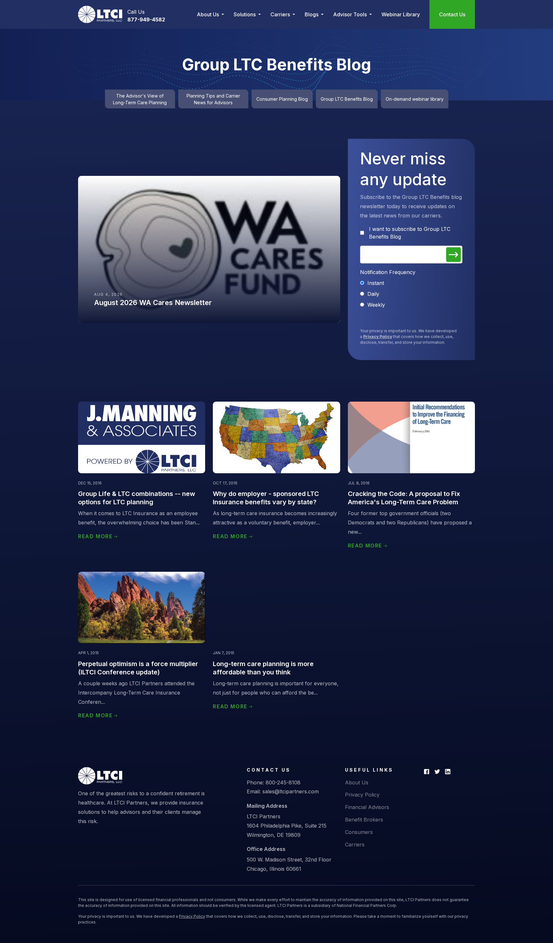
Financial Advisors (367, 807)
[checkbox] (411, 294)
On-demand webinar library (415, 99)
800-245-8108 (283, 782)
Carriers (355, 844)
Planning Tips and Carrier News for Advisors (213, 99)
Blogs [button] (312, 14)
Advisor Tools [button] (350, 14)
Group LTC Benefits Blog (347, 99)
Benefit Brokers (364, 819)
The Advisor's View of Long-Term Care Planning (140, 99)
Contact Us (452, 14)
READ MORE (95, 536)
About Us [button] (208, 14)
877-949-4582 (146, 19)
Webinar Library (400, 14)
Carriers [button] (280, 14)
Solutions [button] (245, 14)
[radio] (411, 283)
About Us (356, 782)
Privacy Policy (377, 336)
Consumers (359, 832)
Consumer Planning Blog (282, 99)
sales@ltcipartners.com (290, 791)
